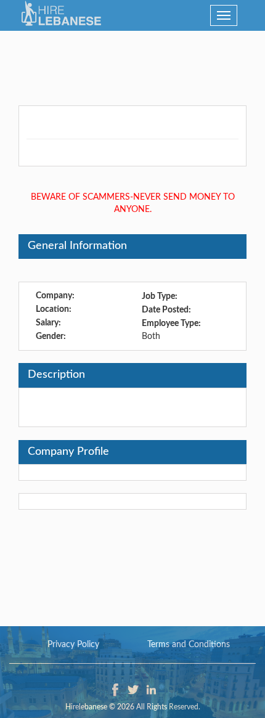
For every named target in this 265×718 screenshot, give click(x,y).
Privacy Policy (73, 644)
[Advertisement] (132, 61)
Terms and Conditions (188, 644)
